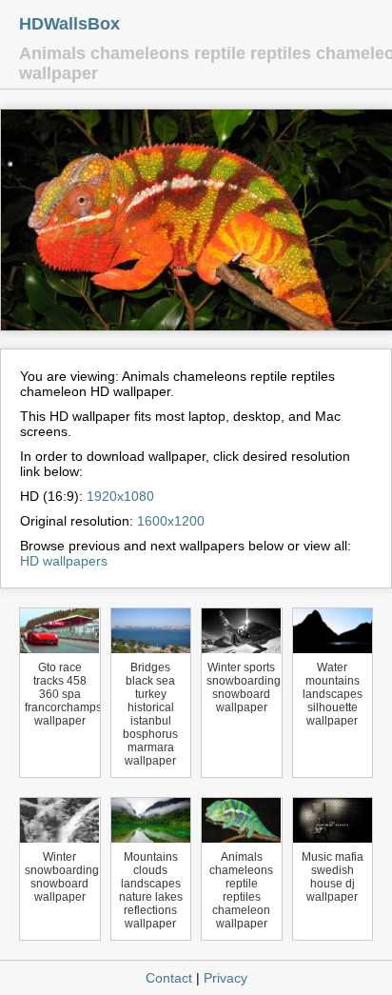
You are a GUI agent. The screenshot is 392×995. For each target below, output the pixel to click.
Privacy (225, 977)
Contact (169, 977)
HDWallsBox (69, 23)
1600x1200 (171, 520)
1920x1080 (120, 496)
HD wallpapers (64, 560)
